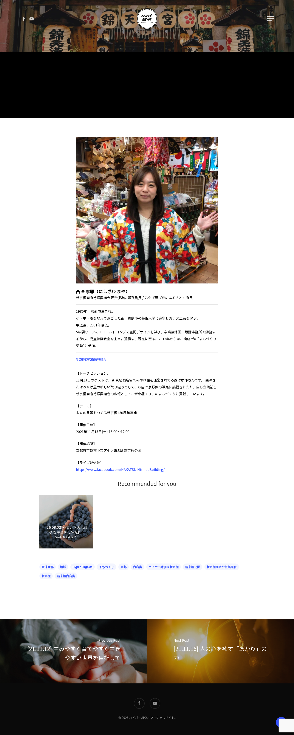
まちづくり (106, 567)
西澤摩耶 (48, 567)
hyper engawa (83, 567)
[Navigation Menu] (271, 18)
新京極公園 (192, 567)
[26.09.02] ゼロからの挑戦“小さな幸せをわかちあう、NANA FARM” (66, 532)
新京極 (46, 576)
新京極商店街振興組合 (91, 359)
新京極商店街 (66, 576)
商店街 (137, 567)
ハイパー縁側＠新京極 (164, 567)
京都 (124, 567)
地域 (63, 567)
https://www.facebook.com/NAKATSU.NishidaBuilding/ (120, 469)
